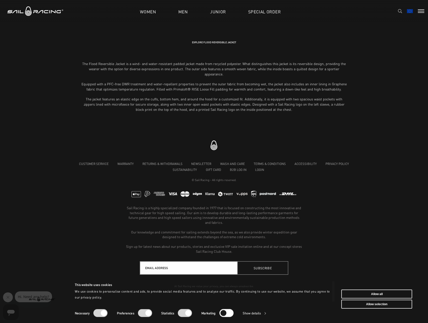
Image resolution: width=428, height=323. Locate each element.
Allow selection (376, 304)
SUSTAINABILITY (185, 170)
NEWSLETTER (201, 164)
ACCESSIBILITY (305, 164)
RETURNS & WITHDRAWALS (162, 164)
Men (183, 11)
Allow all (377, 293)
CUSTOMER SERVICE (94, 164)
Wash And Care (232, 164)
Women (148, 11)
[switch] (145, 313)
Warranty (125, 164)
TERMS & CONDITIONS (270, 164)
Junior (218, 11)
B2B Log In (238, 170)
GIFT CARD (213, 170)
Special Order (264, 11)
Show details (252, 313)
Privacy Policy (337, 164)
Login (259, 170)
